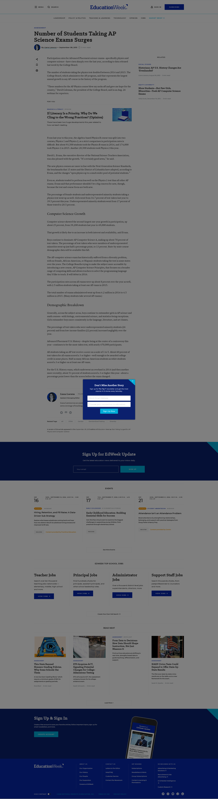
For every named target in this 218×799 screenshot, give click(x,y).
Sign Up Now (109, 411)
